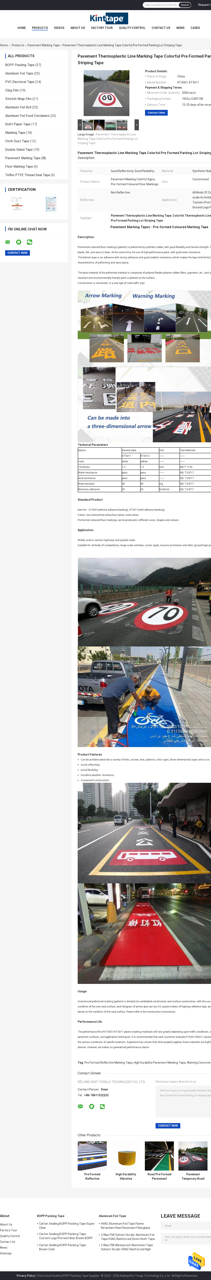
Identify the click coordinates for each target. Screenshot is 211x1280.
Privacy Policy (26, 1275)
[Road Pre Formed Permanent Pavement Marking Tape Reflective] (159, 1156)
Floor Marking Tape (19, 166)
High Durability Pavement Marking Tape (159, 1062)
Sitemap (6, 1253)
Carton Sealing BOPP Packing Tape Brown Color (62, 1247)
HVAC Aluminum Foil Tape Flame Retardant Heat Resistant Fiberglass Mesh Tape (125, 1226)
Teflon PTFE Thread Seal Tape (27, 175)
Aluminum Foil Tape (19, 73)
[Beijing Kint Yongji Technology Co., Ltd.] (105, 18)
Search (185, 5)
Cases (195, 28)
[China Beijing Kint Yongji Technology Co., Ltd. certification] (17, 204)
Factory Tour (102, 28)
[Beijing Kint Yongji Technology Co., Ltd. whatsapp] (21, 242)
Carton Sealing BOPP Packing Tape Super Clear (67, 1225)
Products (40, 28)
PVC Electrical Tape (19, 82)
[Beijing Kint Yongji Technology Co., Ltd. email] (10, 242)
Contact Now (156, 112)
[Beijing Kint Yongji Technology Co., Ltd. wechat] (32, 242)
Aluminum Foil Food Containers (27, 116)
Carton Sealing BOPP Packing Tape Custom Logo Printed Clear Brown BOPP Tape (66, 1236)
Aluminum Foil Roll (18, 107)
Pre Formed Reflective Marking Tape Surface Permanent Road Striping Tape (92, 1176)
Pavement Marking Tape (43, 45)
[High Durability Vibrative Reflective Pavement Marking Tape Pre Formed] (125, 1156)
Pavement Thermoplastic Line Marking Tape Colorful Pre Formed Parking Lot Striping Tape (108, 139)
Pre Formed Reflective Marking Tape (108, 1062)
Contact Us (161, 28)
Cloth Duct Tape (17, 141)
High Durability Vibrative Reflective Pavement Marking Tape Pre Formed (126, 1176)
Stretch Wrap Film (18, 99)
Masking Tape (15, 133)
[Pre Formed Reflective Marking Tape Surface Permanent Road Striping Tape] (92, 1156)
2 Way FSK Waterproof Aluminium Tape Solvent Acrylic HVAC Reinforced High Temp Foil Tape (127, 1247)
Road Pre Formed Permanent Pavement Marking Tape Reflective (159, 1176)
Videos (59, 28)
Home (22, 28)
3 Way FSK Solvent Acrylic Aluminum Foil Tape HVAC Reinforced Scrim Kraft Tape (128, 1237)
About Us (77, 28)
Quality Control (132, 28)
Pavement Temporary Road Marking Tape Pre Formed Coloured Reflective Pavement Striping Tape (193, 1176)
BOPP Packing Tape (20, 65)
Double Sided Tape (19, 150)
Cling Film (12, 90)
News (180, 28)
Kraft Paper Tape (17, 124)
